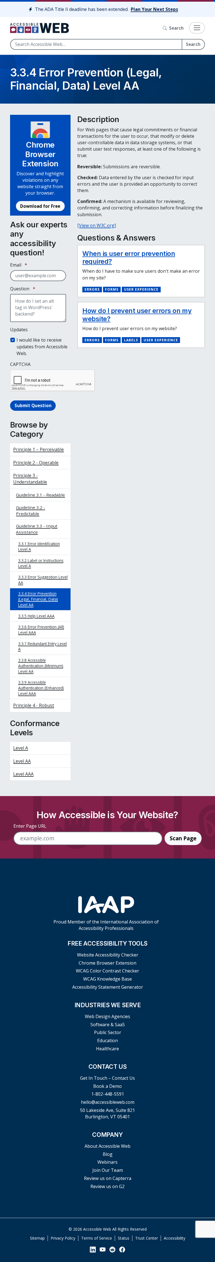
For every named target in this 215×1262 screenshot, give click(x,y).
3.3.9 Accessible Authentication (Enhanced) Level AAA (41, 688)
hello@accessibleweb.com (107, 1102)
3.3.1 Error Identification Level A (39, 546)
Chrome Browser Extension (107, 963)
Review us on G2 (107, 1186)
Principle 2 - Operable (36, 462)
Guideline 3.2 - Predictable (30, 510)
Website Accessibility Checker (107, 955)
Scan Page (183, 838)
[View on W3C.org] (96, 225)
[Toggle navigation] (197, 28)
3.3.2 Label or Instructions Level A (41, 563)
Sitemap (37, 1238)
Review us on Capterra (107, 1178)
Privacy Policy (63, 1238)
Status (123, 1238)
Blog (108, 1154)
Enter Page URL (29, 826)
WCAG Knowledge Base (107, 979)
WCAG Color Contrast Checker (107, 971)
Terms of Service (96, 1238)
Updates (19, 329)
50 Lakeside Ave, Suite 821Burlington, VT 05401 (107, 1113)
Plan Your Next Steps (154, 9)
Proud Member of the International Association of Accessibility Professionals (106, 925)
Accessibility (174, 1238)
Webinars (107, 1162)
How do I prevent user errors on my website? (136, 315)
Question (22, 289)
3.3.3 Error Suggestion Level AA (43, 579)
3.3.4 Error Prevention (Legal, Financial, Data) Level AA (38, 599)
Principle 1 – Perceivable (38, 449)
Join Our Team (107, 1170)
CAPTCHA (20, 364)
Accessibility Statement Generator (107, 987)
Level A (20, 748)
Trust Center (146, 1238)
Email (18, 265)
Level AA (22, 761)
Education (107, 1040)
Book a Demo (107, 1086)
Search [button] (176, 28)
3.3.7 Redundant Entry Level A (42, 646)
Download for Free (40, 206)
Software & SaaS (107, 1024)
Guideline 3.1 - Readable (40, 495)
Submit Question (33, 405)
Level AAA (23, 774)
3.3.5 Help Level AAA (36, 616)
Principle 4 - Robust (33, 705)
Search (193, 44)
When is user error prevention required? (128, 257)
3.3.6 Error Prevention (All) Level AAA (41, 629)
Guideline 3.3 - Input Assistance (36, 529)
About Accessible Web (107, 1146)
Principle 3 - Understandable (30, 478)
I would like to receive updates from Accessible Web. (42, 346)
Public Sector (107, 1032)
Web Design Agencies (107, 1016)
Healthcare (107, 1049)
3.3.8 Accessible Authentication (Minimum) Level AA (40, 665)
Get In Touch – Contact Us (107, 1078)
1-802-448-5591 (107, 1094)
